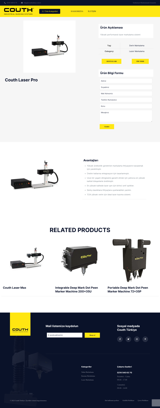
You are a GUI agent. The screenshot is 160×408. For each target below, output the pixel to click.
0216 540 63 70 (124, 372)
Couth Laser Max (14, 287)
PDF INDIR (140, 61)
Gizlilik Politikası (128, 400)
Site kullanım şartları (112, 400)
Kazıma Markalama (88, 376)
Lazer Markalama (87, 380)
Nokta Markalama (87, 372)
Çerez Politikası (143, 400)
